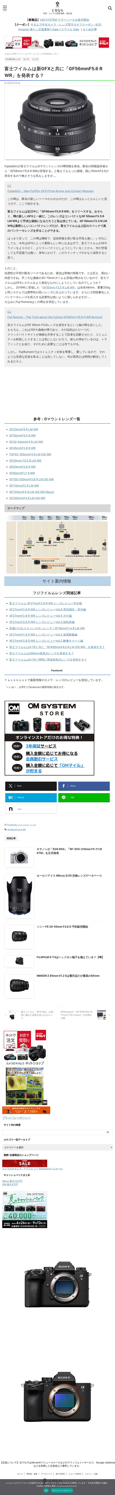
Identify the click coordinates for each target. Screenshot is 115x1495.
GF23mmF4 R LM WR (23, 429)
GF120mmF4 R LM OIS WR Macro (31, 492)
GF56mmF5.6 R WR (17, 829)
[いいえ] (111, 1487)
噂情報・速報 (32, 1474)
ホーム (20, 1474)
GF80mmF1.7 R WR (22, 473)
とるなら (57, 10)
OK (46, 1490)
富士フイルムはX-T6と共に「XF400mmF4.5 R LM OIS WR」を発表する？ (57, 647)
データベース (46, 1474)
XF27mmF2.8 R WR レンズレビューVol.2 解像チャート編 (46, 641)
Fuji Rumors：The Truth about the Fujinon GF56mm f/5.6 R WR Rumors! (54, 317)
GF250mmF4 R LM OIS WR (27, 498)
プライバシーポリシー (16, 1118)
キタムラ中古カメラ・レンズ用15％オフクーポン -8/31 (66, 24)
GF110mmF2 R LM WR (24, 485)
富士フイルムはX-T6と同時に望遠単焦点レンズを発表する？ (48, 659)
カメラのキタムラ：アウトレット (20, 1168)
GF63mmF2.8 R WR (22, 467)
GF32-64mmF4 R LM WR (26, 442)
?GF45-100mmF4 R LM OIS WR (30, 454)
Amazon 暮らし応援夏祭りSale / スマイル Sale (48, 29)
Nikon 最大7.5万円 (12, 1181)
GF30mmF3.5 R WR (22, 435)
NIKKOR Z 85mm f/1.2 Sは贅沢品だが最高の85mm (68, 975)
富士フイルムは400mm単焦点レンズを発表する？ (41, 653)
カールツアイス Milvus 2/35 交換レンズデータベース (69, 875)
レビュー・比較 (91, 1474)
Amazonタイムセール (51, 1168)
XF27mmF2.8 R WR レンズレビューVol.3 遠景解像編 (43, 634)
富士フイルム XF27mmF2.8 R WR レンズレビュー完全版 (45, 603)
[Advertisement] (57, 391)
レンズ (33, 825)
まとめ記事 (90, 29)
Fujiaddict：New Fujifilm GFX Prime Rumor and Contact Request (50, 191)
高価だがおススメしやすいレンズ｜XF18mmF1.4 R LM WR (47, 628)
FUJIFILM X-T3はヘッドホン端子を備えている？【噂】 (70, 957)
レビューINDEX (75, 1474)
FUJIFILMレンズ (14, 825)
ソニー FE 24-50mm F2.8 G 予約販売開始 (62, 926)
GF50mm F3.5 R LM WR (58, 287)
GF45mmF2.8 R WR (22, 448)
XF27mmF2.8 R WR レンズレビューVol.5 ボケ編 (40, 616)
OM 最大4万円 (10, 1184)
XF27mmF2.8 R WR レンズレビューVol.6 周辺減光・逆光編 (47, 609)
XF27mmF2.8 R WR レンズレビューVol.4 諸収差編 (42, 622)
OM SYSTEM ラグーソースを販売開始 (64, 20)
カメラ (26, 825)
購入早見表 (60, 1474)
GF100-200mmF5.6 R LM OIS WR (31, 479)
